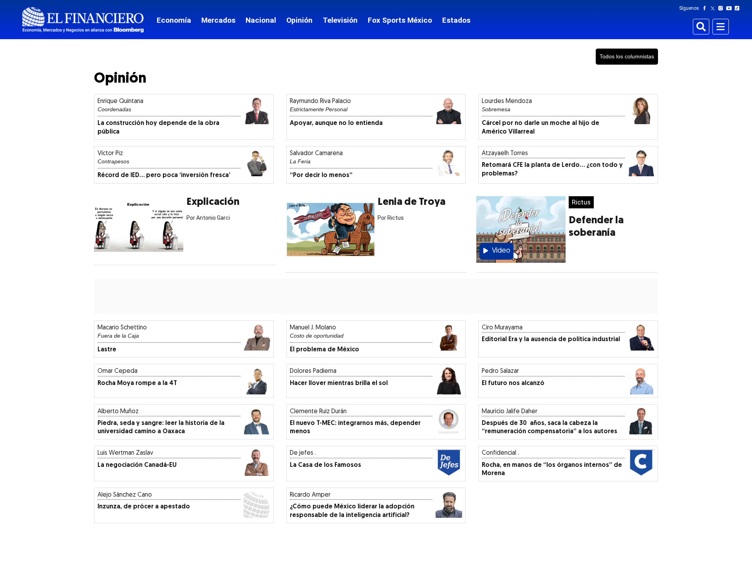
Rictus (581, 202)
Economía (174, 20)
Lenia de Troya (411, 202)
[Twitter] (714, 8)
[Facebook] (706, 8)
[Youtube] (730, 8)
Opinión (299, 20)
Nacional (261, 20)
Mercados (218, 20)
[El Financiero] (83, 20)
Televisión (340, 20)
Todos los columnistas (627, 56)
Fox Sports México (400, 20)
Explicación (212, 202)
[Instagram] (722, 8)
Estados (456, 20)
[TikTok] (739, 8)
